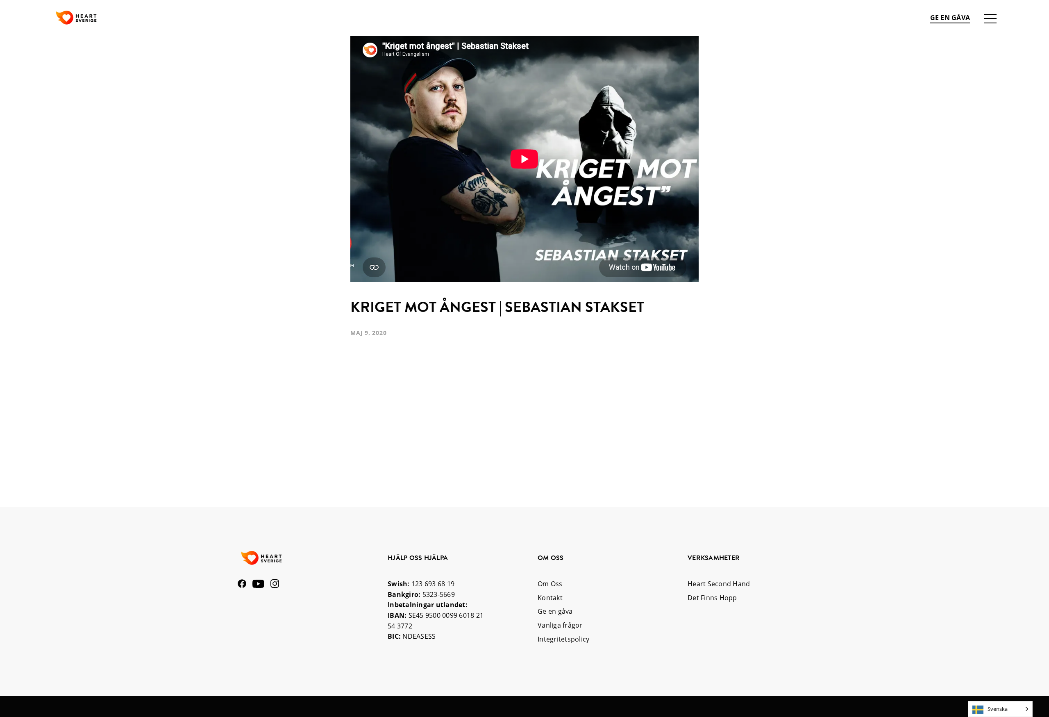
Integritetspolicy (563, 639)
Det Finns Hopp (712, 597)
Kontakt (550, 597)
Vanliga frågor (560, 625)
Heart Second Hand (719, 583)
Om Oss (550, 583)
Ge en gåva (950, 17)
